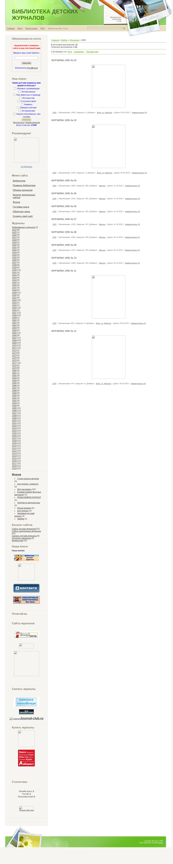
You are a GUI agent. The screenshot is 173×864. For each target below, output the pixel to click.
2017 (14, 463)
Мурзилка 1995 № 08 (64, 232)
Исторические (28, 111)
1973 (14, 353)
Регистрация (31, 28)
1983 (14, 378)
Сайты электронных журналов (26, 531)
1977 (14, 363)
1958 (14, 315)
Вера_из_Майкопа (104, 112)
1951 (14, 297)
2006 (14, 436)
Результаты (18, 122)
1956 (14, 310)
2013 (14, 453)
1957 (14, 313)
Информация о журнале (23, 227)
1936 (14, 260)
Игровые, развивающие (28, 88)
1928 (14, 240)
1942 (14, 275)
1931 (14, 247)
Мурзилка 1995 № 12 (64, 331)
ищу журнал (23, 511)
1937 (14, 262)
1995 (14, 408)
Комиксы (28, 104)
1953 (14, 303)
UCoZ (161, 843)
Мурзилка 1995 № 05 (64, 193)
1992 (14, 400)
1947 (14, 287)
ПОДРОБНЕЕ (26, 167)
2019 (14, 468)
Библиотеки (17, 540)
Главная (11, 28)
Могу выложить (24, 489)
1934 (14, 255)
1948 (14, 290)
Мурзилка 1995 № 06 (64, 206)
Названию (78, 52)
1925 (14, 232)
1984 (14, 380)
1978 (14, 365)
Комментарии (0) (139, 112)
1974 (14, 355)
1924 (14, 230)
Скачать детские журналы (24, 536)
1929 (14, 242)
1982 (14, 375)
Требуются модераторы (28, 503)
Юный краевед (24, 508)
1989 (14, 393)
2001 (14, 423)
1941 (14, 272)
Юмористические (28, 107)
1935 (14, 257)
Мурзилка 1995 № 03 (64, 120)
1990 (14, 395)
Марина (102, 186)
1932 (14, 250)
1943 (14, 277)
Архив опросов (33, 122)
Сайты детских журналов (24, 529)
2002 (14, 426)
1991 (14, 398)
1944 (14, 280)
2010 (14, 446)
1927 (14, 237)
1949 (14, 292)
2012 (14, 451)
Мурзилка (74, 40)
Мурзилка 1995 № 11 (64, 270)
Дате (69, 52)
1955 (14, 308)
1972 (14, 350)
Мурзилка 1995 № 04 (64, 180)
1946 (14, 285)
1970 (14, 345)
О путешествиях (28, 101)
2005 (14, 433)
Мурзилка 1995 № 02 (64, 60)
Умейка (20, 519)
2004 (14, 431)
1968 (14, 340)
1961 (14, 323)
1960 (14, 320)
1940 (14, 270)
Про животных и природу (28, 95)
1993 (14, 403)
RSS (42, 28)
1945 (14, 282)
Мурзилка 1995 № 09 (64, 245)
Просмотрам (92, 52)
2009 (14, 443)
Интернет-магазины (21, 538)
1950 (14, 295)
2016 (14, 461)
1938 (14, 265)
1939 (14, 267)
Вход (20, 28)
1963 (14, 328)
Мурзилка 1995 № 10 (64, 257)
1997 (14, 413)
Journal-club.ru (32, 718)
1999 (14, 418)
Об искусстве (28, 98)
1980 (14, 370)
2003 (14, 428)
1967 (14, 338)
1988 (14, 390)
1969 (14, 343)
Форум (16, 474)
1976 (14, 360)
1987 (14, 388)
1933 (14, 252)
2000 (14, 421)
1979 (14, 368)
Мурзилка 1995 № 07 (64, 219)
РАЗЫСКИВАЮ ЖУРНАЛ (29, 497)
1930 (14, 245)
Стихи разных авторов (28, 478)
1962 (14, 325)
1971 (14, 348)
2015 (14, 458)
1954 (14, 305)
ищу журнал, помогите (27, 484)
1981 (14, 373)
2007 (14, 438)
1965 (14, 333)
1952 (14, 300)
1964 (14, 330)
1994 (14, 405)
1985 (14, 383)
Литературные (28, 92)
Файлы (64, 40)
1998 (14, 416)
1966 (14, 335)
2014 (14, 456)
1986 (14, 385)
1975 (14, 358)
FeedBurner (32, 68)
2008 (14, 441)
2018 (14, 466)
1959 (14, 318)
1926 (14, 235)
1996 (14, 410)
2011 (14, 448)
